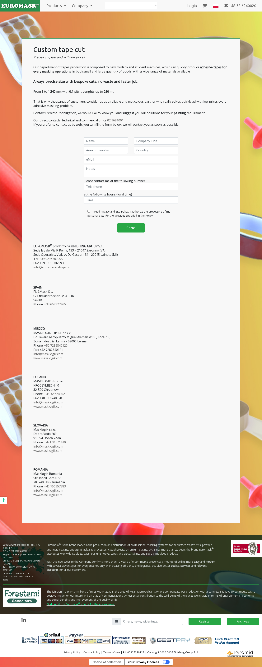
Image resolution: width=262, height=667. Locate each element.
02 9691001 (115, 120)
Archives (243, 621)
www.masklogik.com (47, 358)
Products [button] (54, 5)
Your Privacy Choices (143, 662)
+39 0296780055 (51, 259)
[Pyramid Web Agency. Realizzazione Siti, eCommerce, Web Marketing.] (240, 653)
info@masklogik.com (48, 354)
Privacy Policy (71, 652)
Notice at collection (106, 662)
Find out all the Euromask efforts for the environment (81, 604)
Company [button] (80, 5)
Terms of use (111, 652)
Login (192, 5)
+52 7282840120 (56, 345)
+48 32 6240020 (242, 5)
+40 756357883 (55, 486)
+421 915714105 (56, 442)
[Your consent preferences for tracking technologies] (3, 500)
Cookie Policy (91, 652)
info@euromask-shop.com (52, 267)
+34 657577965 (55, 304)
